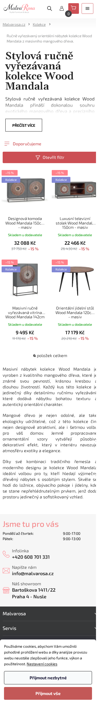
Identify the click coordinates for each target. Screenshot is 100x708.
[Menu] (87, 8)
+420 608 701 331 (31, 557)
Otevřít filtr (53, 157)
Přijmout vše (48, 693)
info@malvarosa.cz (33, 573)
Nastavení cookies (42, 664)
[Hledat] (49, 8)
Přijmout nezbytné (48, 677)
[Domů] (16, 24)
